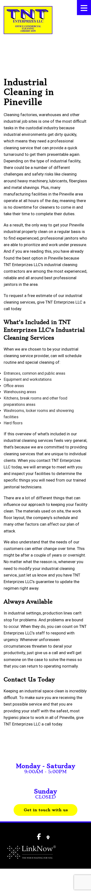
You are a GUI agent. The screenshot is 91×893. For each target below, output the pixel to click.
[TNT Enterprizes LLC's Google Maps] (48, 837)
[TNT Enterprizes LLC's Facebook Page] (6, 46)
